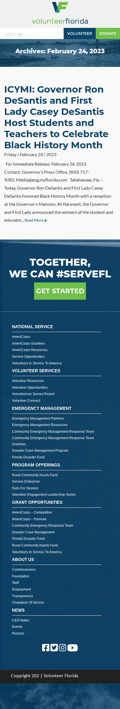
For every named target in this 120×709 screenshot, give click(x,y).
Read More (34, 220)
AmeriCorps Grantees (28, 343)
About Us (23, 559)
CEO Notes (20, 620)
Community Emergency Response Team (42, 525)
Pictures (18, 633)
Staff (15, 583)
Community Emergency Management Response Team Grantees (53, 441)
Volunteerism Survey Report (33, 394)
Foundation (20, 576)
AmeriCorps (21, 337)
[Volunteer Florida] (60, 24)
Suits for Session (25, 488)
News (18, 610)
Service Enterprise (26, 481)
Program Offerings (36, 465)
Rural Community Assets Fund (35, 475)
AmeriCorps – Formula (29, 519)
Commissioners (24, 570)
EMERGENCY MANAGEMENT (41, 408)
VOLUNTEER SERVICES (36, 370)
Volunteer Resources (28, 381)
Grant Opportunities (37, 502)
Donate (107, 33)
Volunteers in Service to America (37, 363)
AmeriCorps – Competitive (32, 512)
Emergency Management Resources (40, 425)
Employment (21, 589)
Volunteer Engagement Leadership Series (44, 495)
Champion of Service (28, 602)
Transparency (22, 596)
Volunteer (79, 33)
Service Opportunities (28, 357)
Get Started (60, 291)
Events (17, 627)
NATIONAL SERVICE (32, 326)
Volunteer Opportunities (30, 387)
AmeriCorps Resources (29, 350)
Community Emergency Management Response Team (53, 432)
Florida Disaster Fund (28, 457)
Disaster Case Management (33, 532)
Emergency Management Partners (38, 418)
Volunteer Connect (26, 401)
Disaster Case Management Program (40, 450)
